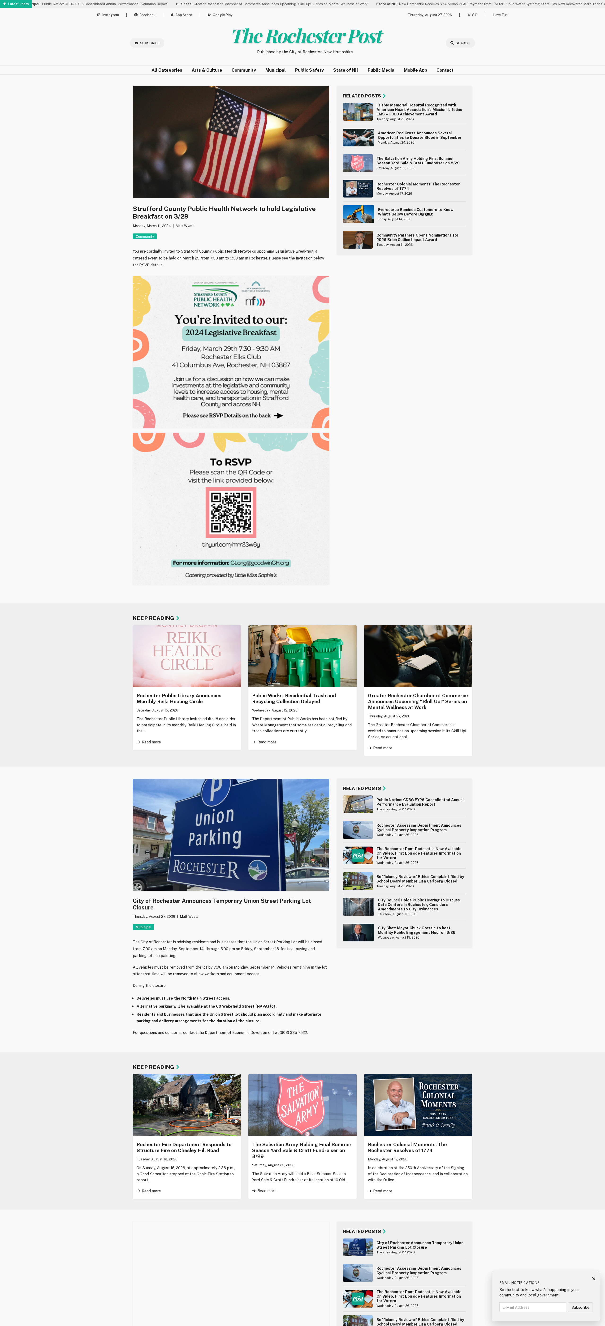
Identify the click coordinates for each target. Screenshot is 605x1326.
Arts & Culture (207, 70)
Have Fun (500, 15)
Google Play (223, 15)
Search (463, 43)
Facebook (147, 15)
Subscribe (150, 43)
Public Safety (309, 70)
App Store (183, 15)
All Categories (166, 70)
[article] (404, 112)
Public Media (381, 70)
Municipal (275, 70)
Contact (445, 70)
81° (474, 15)
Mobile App (415, 70)
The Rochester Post (305, 35)
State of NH (345, 70)
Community (244, 70)
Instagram (110, 15)
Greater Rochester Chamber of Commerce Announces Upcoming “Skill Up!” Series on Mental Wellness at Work (225, 4)
